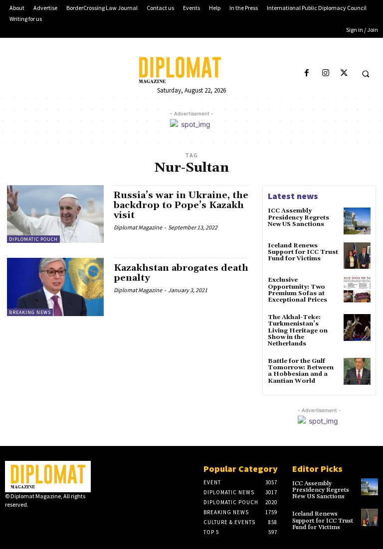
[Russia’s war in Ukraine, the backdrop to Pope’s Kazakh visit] (55, 214)
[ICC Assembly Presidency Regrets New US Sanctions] (357, 221)
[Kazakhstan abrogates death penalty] (55, 287)
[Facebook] (307, 73)
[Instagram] (325, 73)
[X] (344, 73)
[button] (365, 73)
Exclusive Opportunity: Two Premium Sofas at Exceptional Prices (297, 290)
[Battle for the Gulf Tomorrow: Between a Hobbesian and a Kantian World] (357, 371)
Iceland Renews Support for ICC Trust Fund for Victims (303, 252)
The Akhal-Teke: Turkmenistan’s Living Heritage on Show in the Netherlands (298, 330)
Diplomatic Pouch (33, 239)
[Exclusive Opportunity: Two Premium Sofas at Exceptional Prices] (357, 290)
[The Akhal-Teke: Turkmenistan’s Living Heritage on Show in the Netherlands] (357, 327)
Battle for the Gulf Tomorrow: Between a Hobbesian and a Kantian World (301, 371)
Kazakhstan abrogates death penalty (181, 273)
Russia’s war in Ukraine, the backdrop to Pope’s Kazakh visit (181, 205)
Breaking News (30, 312)
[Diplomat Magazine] (191, 70)
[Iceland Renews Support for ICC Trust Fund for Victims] (357, 255)
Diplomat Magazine (138, 227)
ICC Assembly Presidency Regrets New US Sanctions (298, 217)
